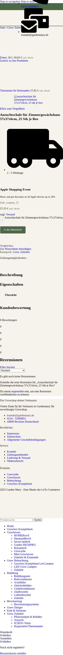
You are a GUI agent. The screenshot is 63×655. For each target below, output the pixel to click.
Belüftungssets (22, 576)
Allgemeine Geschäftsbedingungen (26, 439)
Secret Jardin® (22, 541)
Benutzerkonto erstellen (13, 653)
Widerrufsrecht (15, 460)
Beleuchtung (14, 480)
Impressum (13, 433)
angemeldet (17, 391)
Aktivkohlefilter (22, 585)
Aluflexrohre (21, 591)
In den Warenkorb (13, 229)
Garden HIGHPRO (25, 544)
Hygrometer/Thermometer (28, 626)
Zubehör (18, 569)
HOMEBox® (21, 535)
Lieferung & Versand (18, 457)
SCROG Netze (22, 623)
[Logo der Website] (32, 26)
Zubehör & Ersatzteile (26, 557)
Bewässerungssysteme (26, 604)
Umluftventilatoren (24, 588)
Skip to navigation (10, 1)
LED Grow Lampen (25, 566)
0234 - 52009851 (16, 418)
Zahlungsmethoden (17, 454)
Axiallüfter (20, 582)
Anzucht (18, 619)
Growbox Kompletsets (19, 483)
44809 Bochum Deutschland (23, 421)
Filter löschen (7, 367)
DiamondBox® (22, 538)
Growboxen (13, 477)
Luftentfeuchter (22, 594)
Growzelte (13, 474)
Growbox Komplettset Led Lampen (34, 563)
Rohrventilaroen (23, 579)
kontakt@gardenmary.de (20, 415)
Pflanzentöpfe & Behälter (28, 616)
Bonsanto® (20, 547)
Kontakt (11, 451)
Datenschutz (14, 436)
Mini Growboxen (23, 554)
